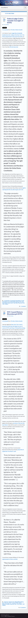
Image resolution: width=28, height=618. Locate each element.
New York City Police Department (13, 302)
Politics (7, 24)
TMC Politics (5, 304)
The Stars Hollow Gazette (16, 29)
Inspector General (8, 601)
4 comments (23, 607)
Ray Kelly (15, 303)
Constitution (7, 300)
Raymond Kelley (5, 604)
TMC (4, 24)
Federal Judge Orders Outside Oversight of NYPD (15, 21)
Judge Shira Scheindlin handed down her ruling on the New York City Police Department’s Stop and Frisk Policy (13, 34)
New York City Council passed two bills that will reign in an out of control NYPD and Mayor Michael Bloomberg (13, 326)
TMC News (19, 604)
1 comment (23, 306)
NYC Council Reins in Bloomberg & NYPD (15, 313)
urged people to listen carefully (9, 559)
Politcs (20, 603)
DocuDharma (4, 7)
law (9, 301)
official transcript (13, 47)
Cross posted (5, 29)
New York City (5, 603)
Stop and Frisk (21, 303)
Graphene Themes (11, 616)
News (12, 315)
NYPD (16, 603)
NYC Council (12, 603)
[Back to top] (25, 615)
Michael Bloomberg (14, 301)
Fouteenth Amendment (15, 300)
